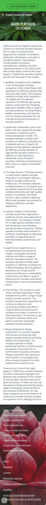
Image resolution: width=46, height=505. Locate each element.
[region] (23, 5)
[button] (3, 14)
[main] (23, 26)
